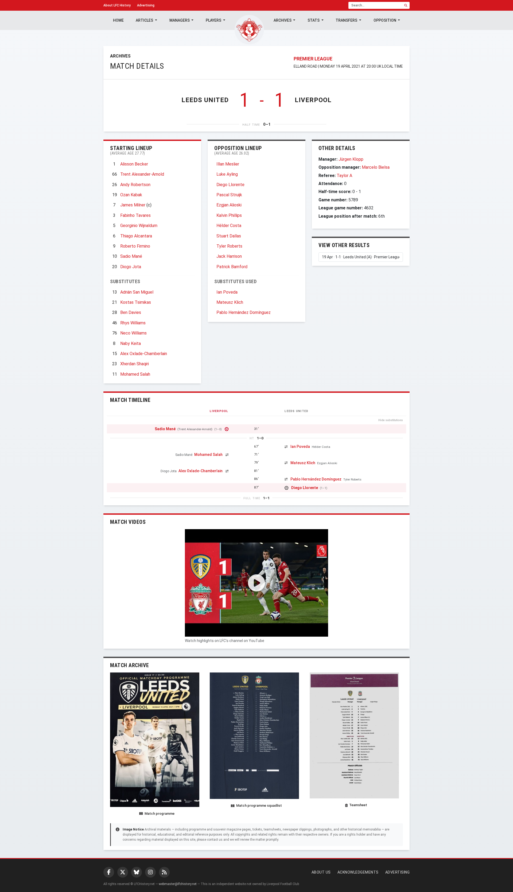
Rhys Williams (133, 322)
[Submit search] (406, 5)
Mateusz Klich (229, 302)
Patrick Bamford (231, 266)
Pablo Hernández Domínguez (243, 312)
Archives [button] (283, 20)
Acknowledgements (358, 872)
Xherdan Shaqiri (134, 363)
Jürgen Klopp (351, 159)
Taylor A (344, 175)
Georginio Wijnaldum (138, 225)
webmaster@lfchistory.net (178, 884)
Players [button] (214, 20)
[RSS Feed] (164, 872)
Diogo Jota (130, 266)
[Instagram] (150, 872)
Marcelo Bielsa (376, 167)
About (117, 5)
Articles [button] (145, 20)
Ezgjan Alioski (229, 204)
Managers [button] (180, 20)
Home (118, 20)
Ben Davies (130, 312)
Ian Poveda (227, 292)
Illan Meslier (227, 164)
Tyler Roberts (229, 246)
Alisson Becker (134, 164)
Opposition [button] (385, 20)
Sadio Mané (131, 256)
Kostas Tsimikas (135, 302)
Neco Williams (133, 333)
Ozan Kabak (131, 194)
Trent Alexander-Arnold (142, 174)
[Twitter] (122, 872)
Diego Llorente (230, 184)
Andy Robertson (135, 184)
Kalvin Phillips (229, 215)
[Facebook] (108, 872)
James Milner (132, 204)
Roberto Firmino (135, 246)
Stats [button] (314, 20)
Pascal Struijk (229, 194)
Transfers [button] (347, 20)
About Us (321, 872)
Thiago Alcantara (136, 236)
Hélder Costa (228, 225)
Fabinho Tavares (135, 215)
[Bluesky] (136, 872)
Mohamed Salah (135, 374)
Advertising (145, 5)
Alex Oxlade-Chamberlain (143, 353)
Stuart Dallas (228, 236)
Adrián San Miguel (136, 292)
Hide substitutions (390, 420)
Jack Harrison (229, 256)
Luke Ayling (227, 174)
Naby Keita (130, 343)
